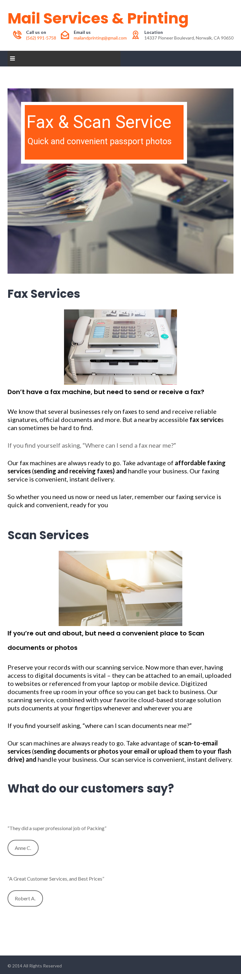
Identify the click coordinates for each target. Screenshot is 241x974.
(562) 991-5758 (41, 37)
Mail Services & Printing (98, 18)
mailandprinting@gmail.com (100, 37)
